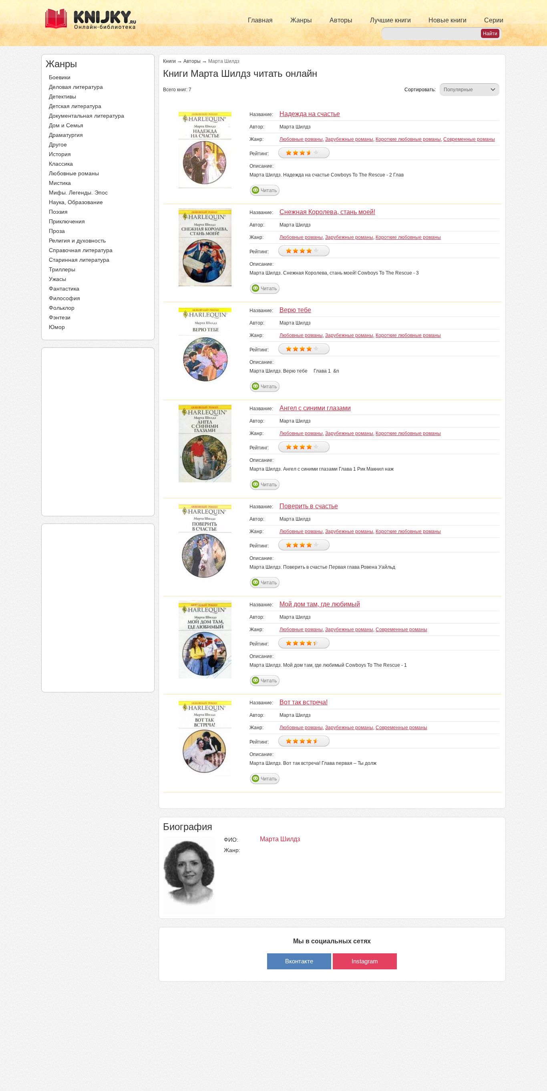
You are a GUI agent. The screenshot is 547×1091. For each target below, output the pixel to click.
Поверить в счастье (309, 506)
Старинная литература (79, 260)
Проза (57, 231)
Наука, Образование (76, 202)
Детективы (62, 96)
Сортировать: (420, 89)
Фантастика (64, 288)
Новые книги (447, 20)
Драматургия (66, 135)
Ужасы (57, 279)
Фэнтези (59, 317)
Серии (493, 20)
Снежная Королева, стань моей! (327, 212)
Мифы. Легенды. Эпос (78, 192)
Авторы (341, 20)
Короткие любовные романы (408, 139)
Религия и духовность (77, 240)
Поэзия (58, 212)
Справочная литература (81, 250)
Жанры (301, 20)
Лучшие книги (390, 20)
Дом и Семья (66, 125)
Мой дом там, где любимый (320, 604)
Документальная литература (86, 115)
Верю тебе (295, 310)
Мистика (60, 183)
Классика (61, 163)
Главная (260, 20)
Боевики (59, 77)
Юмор (57, 327)
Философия (64, 298)
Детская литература (75, 106)
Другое (58, 144)
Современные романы (469, 139)
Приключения (67, 221)
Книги (169, 61)
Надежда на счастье (310, 113)
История (60, 154)
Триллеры (62, 269)
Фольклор (61, 308)
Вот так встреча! (304, 702)
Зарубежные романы (349, 139)
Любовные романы (74, 173)
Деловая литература (76, 87)
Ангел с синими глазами (315, 408)
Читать (269, 190)
